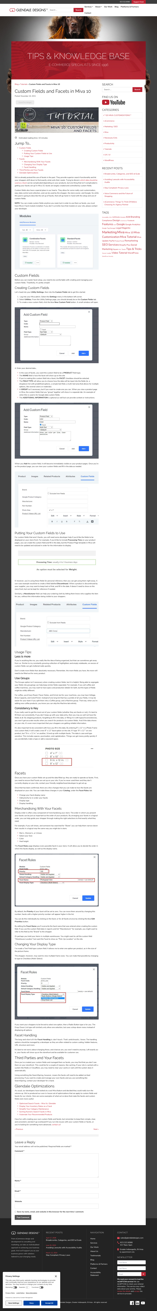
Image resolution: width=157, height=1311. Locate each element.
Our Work (108, 7)
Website (18, 1201)
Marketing (109, 232)
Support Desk (139, 2)
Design (116, 220)
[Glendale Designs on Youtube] (143, 1303)
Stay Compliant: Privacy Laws (116, 188)
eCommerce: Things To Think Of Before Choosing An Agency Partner (120, 203)
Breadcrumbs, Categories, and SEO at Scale (122, 174)
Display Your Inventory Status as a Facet (35, 1106)
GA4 (115, 225)
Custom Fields (25, 148)
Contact (87, 13)
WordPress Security (107, 256)
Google (121, 224)
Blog (116, 7)
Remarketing (131, 240)
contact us (56, 1124)
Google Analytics (132, 224)
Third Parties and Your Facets (31, 170)
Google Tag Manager (109, 228)
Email (18, 1191)
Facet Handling (30, 167)
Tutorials (23, 84)
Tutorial (104, 253)
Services (113, 244)
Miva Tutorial (128, 237)
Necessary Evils (110, 138)
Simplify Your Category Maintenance (34, 1109)
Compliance (107, 220)
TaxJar (124, 249)
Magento (126, 227)
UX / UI (107, 154)
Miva (106, 132)
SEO (105, 245)
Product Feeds (119, 241)
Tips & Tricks (133, 249)
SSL (120, 249)
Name (18, 1180)
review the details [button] (123, 1291)
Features (107, 224)
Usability (109, 253)
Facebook (130, 220)
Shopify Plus (124, 245)
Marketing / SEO (111, 126)
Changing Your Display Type (35, 164)
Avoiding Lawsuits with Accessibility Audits (119, 180)
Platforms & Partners (130, 7)
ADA (110, 217)
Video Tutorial (119, 253)
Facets (22, 159)
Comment (19, 1151)
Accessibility (105, 217)
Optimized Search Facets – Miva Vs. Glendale (37, 1103)
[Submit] (143, 1274)
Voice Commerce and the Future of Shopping (118, 195)
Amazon (123, 217)
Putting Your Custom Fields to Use (38, 153)
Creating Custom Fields (33, 150)
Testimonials (95, 1255)
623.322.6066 (125, 2)
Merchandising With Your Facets (37, 161)
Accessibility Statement (95, 1274)
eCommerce (109, 121)
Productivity (109, 143)
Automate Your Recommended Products (35, 1114)
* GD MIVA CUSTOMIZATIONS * (117, 115)
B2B (128, 217)
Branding (135, 216)
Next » (96, 1129)
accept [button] (137, 1291)
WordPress (109, 160)
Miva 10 (129, 232)
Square (115, 249)
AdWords (116, 217)
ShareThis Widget (25, 102)
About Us (94, 1251)
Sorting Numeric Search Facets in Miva (35, 1111)
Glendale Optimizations (28, 173)
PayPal (111, 241)
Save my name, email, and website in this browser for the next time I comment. (50, 1212)
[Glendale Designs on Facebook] (132, 1303)
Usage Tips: (29, 156)
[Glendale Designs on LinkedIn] (137, 1303)
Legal (118, 227)
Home (92, 1238)
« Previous (19, 1129)
